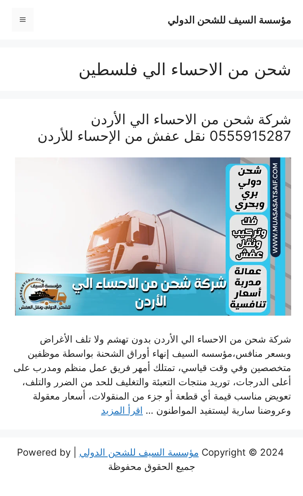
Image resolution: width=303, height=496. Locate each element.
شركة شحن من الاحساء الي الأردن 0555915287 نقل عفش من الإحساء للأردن (164, 127)
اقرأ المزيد (122, 410)
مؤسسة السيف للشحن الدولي (229, 20)
